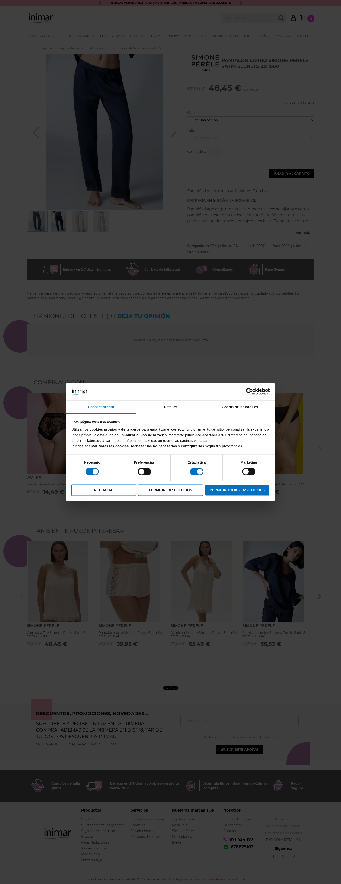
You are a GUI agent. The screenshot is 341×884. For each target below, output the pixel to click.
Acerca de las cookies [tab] (240, 407)
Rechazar (104, 490)
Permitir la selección (170, 490)
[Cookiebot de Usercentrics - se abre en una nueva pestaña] (249, 391)
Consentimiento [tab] (101, 407)
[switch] (144, 472)
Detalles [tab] (170, 407)
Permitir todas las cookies (237, 490)
